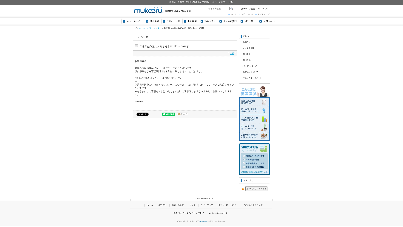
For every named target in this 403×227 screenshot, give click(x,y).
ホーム (234, 14)
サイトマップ (263, 14)
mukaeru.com (203, 221)
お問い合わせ (247, 14)
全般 (232, 53)
